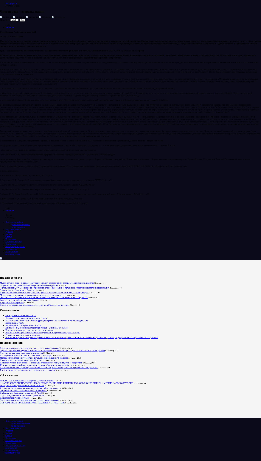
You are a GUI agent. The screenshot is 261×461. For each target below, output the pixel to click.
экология (9, 27)
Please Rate (5, 20)
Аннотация (10, 244)
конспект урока (12, 254)
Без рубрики (11, 3)
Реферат (9, 232)
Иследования (11, 251)
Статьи (8, 237)
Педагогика (10, 239)
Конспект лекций (13, 241)
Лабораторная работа (15, 246)
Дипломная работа (14, 222)
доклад (8, 234)
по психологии (18, 227)
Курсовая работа (13, 229)
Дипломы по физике (20, 224)
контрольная (11, 249)
